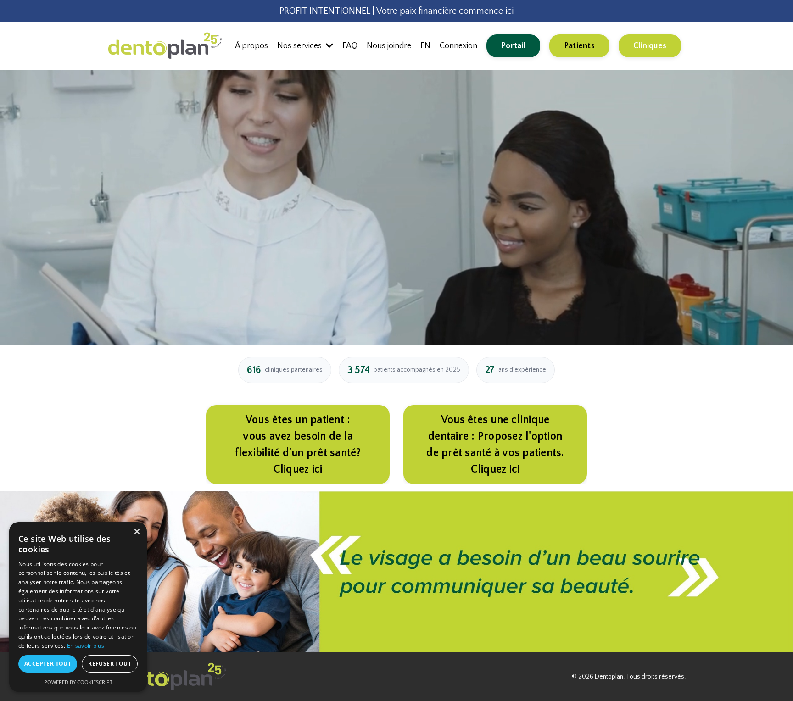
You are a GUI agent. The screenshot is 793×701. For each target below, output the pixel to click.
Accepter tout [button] (47, 664)
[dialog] (78, 607)
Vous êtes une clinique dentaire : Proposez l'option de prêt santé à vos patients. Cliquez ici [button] (495, 444)
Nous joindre (389, 45)
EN (425, 45)
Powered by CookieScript (78, 682)
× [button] (136, 532)
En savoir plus (85, 646)
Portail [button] (513, 45)
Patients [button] (579, 45)
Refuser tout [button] (109, 664)
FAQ (349, 45)
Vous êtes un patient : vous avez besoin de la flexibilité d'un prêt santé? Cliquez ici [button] (298, 444)
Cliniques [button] (649, 45)
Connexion (458, 45)
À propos (251, 45)
